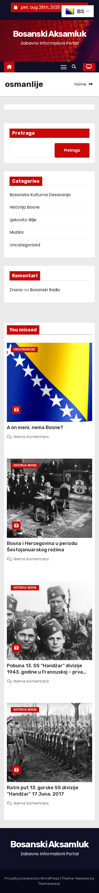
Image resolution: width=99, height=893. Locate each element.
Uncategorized (25, 245)
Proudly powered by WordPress (32, 878)
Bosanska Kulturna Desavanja (40, 195)
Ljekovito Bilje (23, 220)
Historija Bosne (25, 207)
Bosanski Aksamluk (49, 34)
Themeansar (49, 883)
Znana (16, 290)
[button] (75, 66)
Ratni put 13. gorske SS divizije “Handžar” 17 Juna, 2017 (42, 791)
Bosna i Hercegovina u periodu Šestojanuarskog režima (42, 546)
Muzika (16, 232)
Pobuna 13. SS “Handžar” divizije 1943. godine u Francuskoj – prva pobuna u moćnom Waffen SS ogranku (45, 675)
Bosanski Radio (45, 290)
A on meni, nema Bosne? (35, 427)
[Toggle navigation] (63, 67)
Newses (82, 878)
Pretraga (23, 133)
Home (80, 84)
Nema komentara (31, 436)
